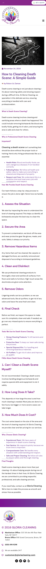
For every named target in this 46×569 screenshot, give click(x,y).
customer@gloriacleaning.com (20, 555)
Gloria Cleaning (34, 486)
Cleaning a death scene (13, 147)
